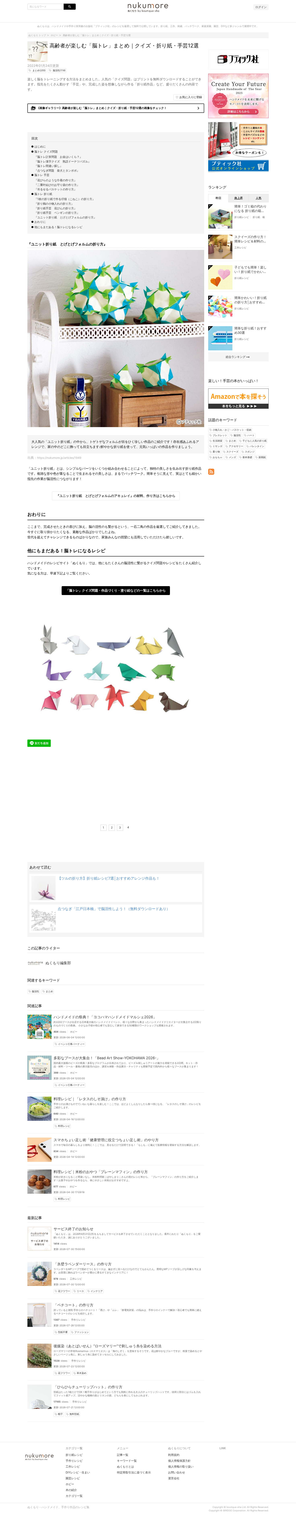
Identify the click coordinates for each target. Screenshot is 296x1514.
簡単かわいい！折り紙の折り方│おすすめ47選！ (250, 300)
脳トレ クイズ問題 (46, 151)
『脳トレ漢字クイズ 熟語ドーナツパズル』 (62, 161)
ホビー (73, 1031)
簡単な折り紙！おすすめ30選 (250, 330)
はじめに (40, 146)
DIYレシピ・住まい (78, 1472)
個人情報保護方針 (179, 1460)
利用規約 (173, 1454)
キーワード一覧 (127, 1460)
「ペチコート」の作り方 (73, 1305)
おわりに (40, 221)
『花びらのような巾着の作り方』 (55, 180)
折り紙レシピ (241, 217)
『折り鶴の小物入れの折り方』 (54, 203)
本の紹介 (71, 1490)
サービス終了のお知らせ (73, 1229)
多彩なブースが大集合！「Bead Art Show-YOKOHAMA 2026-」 (107, 1058)
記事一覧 (122, 1454)
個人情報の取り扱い (181, 1466)
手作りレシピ (78, 1319)
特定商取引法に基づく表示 (134, 1472)
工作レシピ (76, 1278)
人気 (258, 198)
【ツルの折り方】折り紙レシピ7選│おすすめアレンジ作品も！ (109, 878)
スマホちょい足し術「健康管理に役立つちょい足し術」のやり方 (106, 1140)
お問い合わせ (176, 1472)
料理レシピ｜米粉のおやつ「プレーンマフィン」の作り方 (101, 1172)
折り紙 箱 (259, 217)
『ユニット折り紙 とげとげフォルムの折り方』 (65, 217)
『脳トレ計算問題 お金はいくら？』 (58, 156)
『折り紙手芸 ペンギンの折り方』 (57, 212)
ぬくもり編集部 (58, 963)
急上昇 (238, 198)
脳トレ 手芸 (41, 175)
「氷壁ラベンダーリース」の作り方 (83, 1264)
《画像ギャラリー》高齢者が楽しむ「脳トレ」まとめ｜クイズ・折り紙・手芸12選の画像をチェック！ (116, 108)
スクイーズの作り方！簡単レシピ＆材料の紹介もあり (250, 239)
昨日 (218, 198)
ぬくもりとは (125, 1466)
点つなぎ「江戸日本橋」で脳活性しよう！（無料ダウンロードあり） (114, 909)
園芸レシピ (73, 1478)
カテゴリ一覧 (74, 1495)
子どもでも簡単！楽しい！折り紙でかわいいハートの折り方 (250, 269)
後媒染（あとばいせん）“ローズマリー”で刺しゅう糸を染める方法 (107, 1346)
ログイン (261, 7)
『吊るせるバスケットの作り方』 (55, 189)
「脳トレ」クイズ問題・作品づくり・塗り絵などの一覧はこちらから (116, 590)
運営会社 (173, 1478)
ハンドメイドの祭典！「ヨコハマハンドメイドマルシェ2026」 (105, 1017)
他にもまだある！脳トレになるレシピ (58, 227)
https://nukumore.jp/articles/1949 (59, 457)
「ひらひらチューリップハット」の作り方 (88, 1387)
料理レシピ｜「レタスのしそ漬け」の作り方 (90, 1099)
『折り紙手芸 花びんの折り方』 (55, 208)
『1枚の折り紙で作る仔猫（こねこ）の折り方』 (64, 199)
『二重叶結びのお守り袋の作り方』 (57, 184)
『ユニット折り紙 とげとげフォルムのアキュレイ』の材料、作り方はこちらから (115, 496)
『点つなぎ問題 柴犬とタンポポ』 (57, 170)
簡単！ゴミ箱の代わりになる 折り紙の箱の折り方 (250, 208)
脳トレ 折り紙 (43, 194)
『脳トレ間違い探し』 (48, 166)
